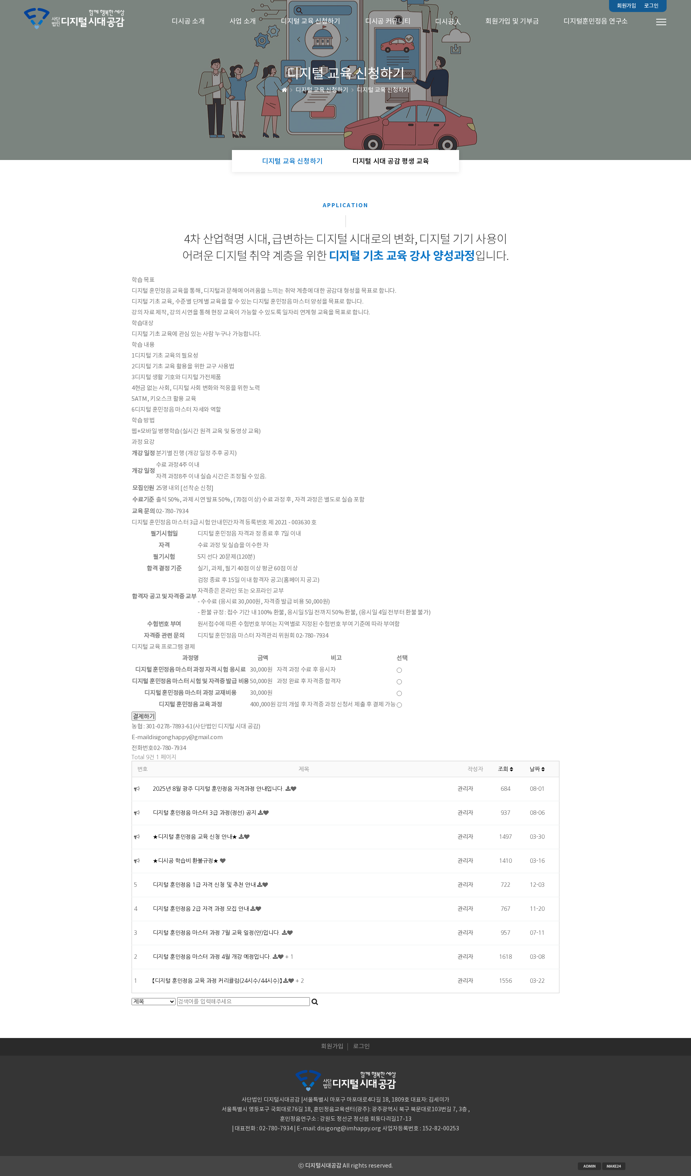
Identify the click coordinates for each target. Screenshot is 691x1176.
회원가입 (626, 6)
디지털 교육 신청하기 (310, 22)
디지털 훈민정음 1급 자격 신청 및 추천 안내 (205, 885)
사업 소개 (243, 22)
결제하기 (143, 716)
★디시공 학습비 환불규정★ (186, 861)
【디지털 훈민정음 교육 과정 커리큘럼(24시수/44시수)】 (218, 981)
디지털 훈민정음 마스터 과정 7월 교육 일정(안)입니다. (217, 933)
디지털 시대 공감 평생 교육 (390, 162)
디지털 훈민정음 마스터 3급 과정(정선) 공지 (205, 813)
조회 (504, 769)
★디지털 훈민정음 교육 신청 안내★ (196, 837)
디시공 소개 (188, 22)
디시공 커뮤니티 (388, 22)
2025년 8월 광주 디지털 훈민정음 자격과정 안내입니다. (219, 789)
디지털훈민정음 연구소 (595, 22)
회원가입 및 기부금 (512, 22)
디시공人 (448, 22)
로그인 (651, 6)
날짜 (535, 769)
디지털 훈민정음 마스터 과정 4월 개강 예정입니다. (213, 957)
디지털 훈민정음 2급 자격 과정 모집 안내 (201, 909)
